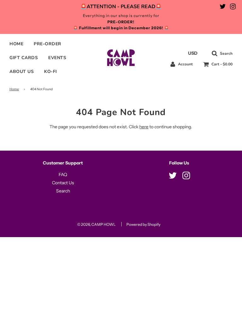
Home (14, 89)
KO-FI (50, 72)
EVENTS (57, 58)
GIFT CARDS (23, 58)
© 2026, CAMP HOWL (96, 224)
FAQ (63, 174)
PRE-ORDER (47, 44)
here (143, 127)
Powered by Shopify (143, 224)
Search (63, 191)
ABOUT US (21, 72)
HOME (16, 44)
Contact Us (63, 183)
